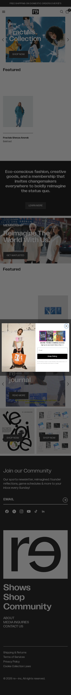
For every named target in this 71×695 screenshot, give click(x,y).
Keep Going (52, 356)
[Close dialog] (66, 326)
